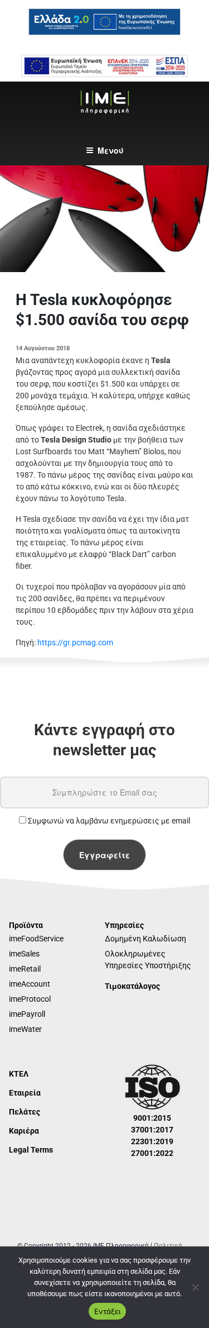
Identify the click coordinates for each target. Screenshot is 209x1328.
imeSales (24, 953)
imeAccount (29, 983)
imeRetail (25, 968)
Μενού (111, 150)
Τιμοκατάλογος (132, 986)
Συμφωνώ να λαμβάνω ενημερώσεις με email (108, 820)
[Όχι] (195, 1287)
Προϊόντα (26, 925)
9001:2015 (152, 1117)
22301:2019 (152, 1141)
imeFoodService (36, 938)
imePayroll (27, 1014)
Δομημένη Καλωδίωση (145, 938)
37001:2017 (152, 1129)
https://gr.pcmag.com (75, 642)
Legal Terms (31, 1149)
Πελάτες (24, 1111)
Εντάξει (107, 1311)
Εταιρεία (25, 1092)
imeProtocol (30, 998)
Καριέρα (24, 1130)
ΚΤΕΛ (18, 1073)
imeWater (25, 1029)
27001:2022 (152, 1153)
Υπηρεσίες (124, 925)
